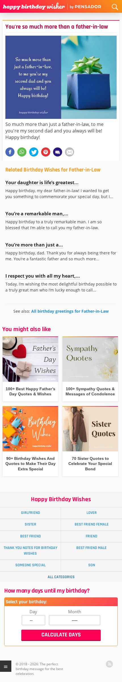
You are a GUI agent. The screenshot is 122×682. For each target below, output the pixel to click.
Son (91, 565)
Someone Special (30, 565)
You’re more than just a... (34, 245)
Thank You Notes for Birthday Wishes (30, 550)
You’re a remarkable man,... (36, 214)
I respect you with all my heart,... (42, 276)
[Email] (69, 151)
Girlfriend (30, 512)
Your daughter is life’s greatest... (42, 182)
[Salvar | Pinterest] (45, 151)
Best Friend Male (91, 547)
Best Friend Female (92, 524)
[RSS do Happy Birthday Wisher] (109, 664)
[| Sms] (57, 151)
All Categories (61, 577)
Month (74, 611)
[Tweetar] (33, 151)
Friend (91, 536)
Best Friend (30, 536)
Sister (30, 524)
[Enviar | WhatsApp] (21, 151)
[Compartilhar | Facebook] (9, 151)
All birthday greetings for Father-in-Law (70, 311)
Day (33, 611)
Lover (92, 512)
